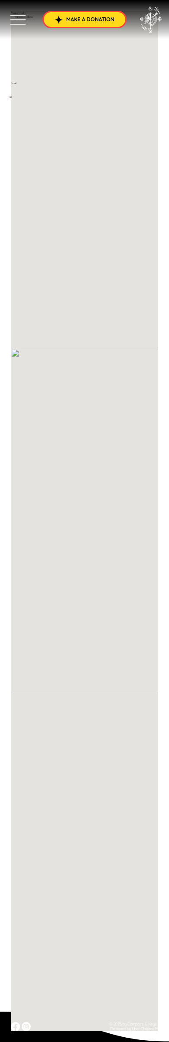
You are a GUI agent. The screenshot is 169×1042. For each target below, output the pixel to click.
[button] (84, 19)
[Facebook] (15, 1026)
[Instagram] (26, 1026)
